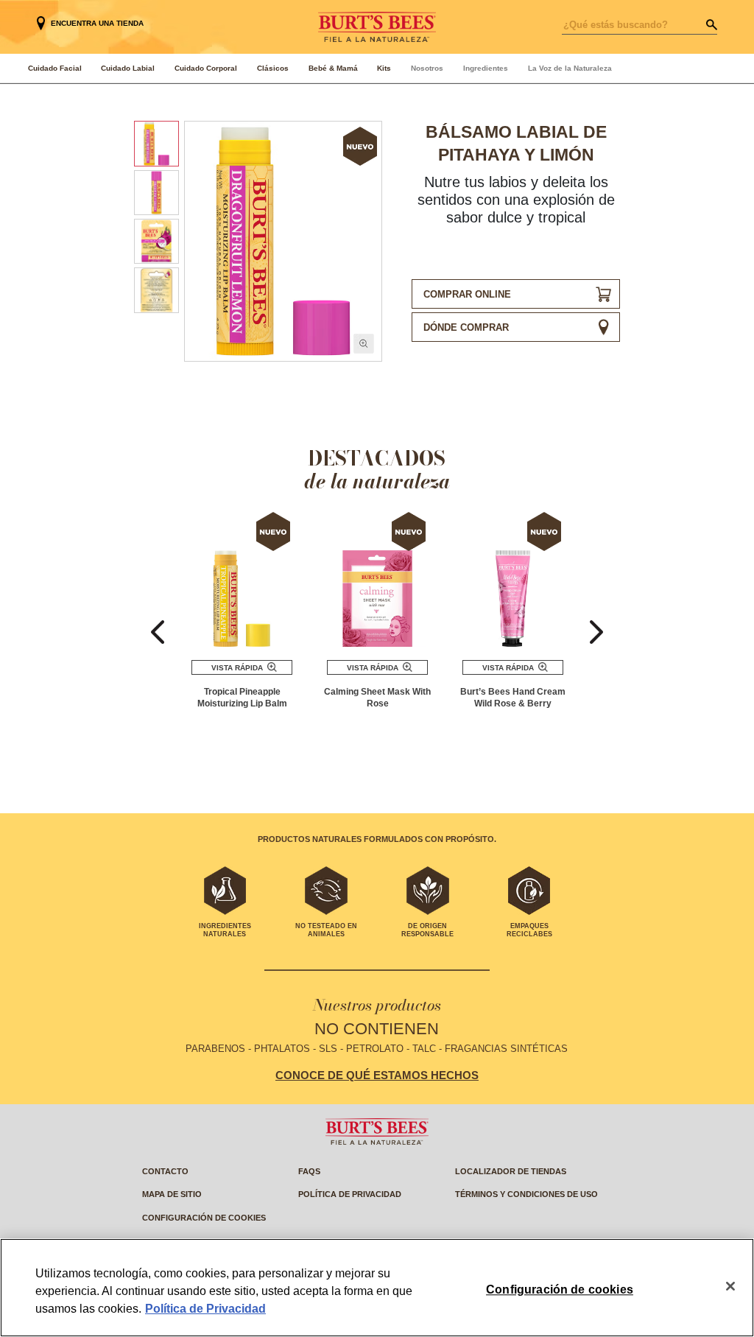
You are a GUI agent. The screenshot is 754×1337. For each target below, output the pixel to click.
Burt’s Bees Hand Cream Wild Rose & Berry (513, 698)
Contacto (165, 1171)
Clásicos (273, 68)
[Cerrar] (730, 1286)
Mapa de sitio (172, 1194)
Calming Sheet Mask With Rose (377, 698)
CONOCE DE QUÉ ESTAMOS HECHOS (377, 1075)
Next (596, 632)
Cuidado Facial (55, 68)
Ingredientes (485, 68)
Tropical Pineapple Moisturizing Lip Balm (242, 698)
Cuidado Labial (128, 68)
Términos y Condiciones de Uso (526, 1194)
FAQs (309, 1171)
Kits (384, 68)
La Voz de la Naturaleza (570, 68)
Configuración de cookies (204, 1217)
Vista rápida (237, 668)
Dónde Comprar (466, 327)
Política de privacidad (349, 1194)
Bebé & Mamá (333, 68)
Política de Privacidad (205, 1308)
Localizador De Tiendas (510, 1171)
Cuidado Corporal (206, 68)
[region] (377, 1287)
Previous (157, 632)
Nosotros (427, 68)
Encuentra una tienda (97, 23)
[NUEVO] (242, 580)
